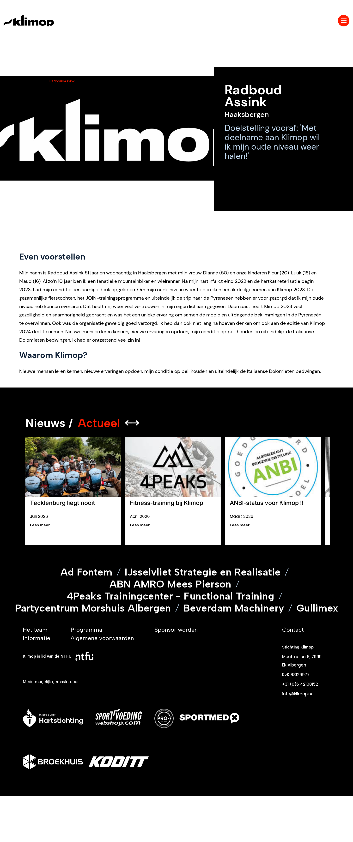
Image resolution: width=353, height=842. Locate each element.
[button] (343, 20)
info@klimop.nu (298, 694)
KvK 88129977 (296, 675)
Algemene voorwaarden (102, 638)
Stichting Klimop (298, 647)
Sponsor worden (176, 629)
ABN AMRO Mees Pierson (170, 584)
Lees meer (40, 524)
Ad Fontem (86, 572)
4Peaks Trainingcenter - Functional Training (170, 596)
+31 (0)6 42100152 (300, 684)
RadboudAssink (61, 81)
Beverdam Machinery (233, 608)
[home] (38, 20)
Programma (86, 629)
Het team (35, 629)
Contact (293, 629)
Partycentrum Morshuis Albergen (93, 608)
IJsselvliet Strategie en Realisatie (202, 572)
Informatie (36, 638)
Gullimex (317, 608)
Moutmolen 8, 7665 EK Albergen (302, 661)
